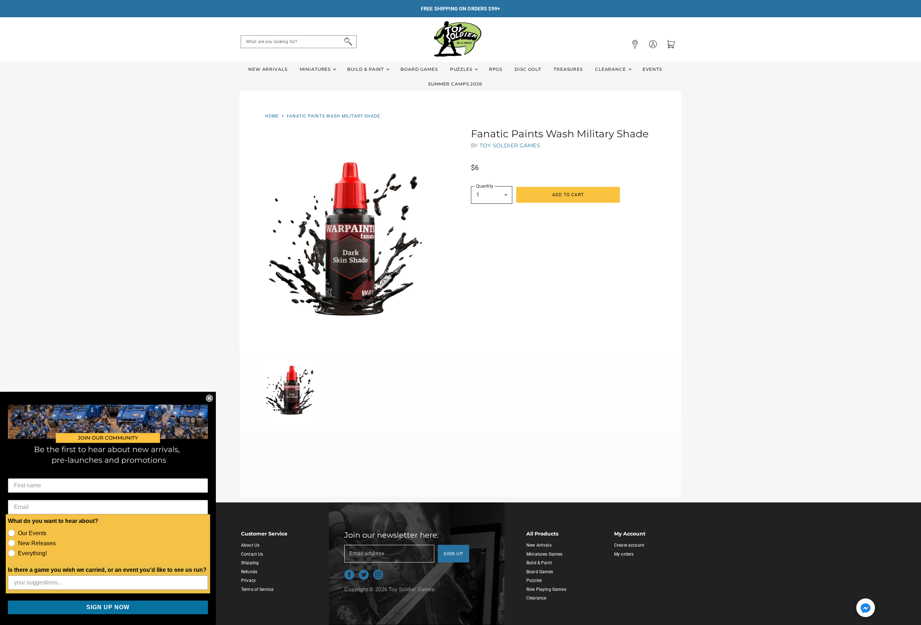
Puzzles (462, 69)
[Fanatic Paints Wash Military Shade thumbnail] (291, 390)
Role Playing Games (546, 589)
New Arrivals (267, 69)
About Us (250, 545)
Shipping (250, 562)
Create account (629, 545)
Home (272, 116)
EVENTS (652, 69)
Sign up (453, 553)
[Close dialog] (209, 398)
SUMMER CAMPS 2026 (455, 84)
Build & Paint (366, 69)
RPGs (495, 69)
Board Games (418, 69)
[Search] (347, 41)
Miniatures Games (544, 554)
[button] (865, 608)
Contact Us (252, 554)
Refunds (249, 571)
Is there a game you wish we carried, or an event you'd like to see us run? (107, 570)
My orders (624, 554)
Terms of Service (257, 589)
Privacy (248, 580)
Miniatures (316, 69)
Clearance (611, 69)
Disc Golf (527, 69)
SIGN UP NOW (108, 607)
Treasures (568, 69)
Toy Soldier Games (510, 145)
